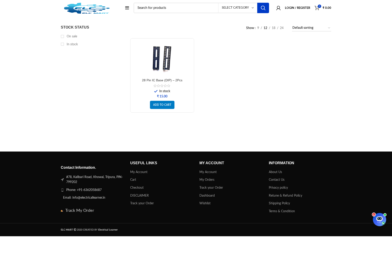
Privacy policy (278, 187)
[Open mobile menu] (127, 7)
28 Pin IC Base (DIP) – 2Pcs (162, 80)
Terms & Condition (282, 211)
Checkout (137, 187)
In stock (72, 44)
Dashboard (207, 195)
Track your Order (142, 203)
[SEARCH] (263, 8)
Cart (133, 179)
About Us (275, 172)
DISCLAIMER (139, 195)
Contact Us (276, 179)
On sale (71, 36)
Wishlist (205, 203)
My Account (138, 172)
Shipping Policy (279, 203)
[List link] (92, 190)
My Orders (206, 179)
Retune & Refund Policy (285, 195)
